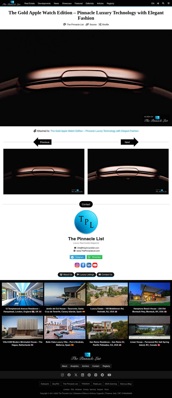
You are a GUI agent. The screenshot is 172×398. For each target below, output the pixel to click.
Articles (100, 3)
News (56, 3)
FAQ (72, 389)
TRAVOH (85, 383)
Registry (110, 3)
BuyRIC (55, 383)
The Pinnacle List (75, 24)
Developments (44, 3)
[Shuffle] (158, 3)
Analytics (75, 366)
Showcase (66, 3)
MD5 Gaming (111, 383)
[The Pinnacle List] (86, 357)
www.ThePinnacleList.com (88, 250)
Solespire (45, 383)
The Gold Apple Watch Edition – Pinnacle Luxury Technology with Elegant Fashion (95, 130)
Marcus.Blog (125, 383)
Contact (95, 366)
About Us (67, 274)
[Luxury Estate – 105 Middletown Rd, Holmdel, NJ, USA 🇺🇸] (107, 304)
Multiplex (78, 389)
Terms (106, 389)
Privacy (86, 389)
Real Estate (29, 3)
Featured (79, 3)
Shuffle (105, 24)
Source (93, 24)
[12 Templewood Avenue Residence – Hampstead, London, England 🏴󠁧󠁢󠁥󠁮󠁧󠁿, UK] (22, 304)
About (64, 366)
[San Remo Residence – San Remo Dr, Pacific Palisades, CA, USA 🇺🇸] (107, 338)
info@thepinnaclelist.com (88, 247)
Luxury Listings (87, 274)
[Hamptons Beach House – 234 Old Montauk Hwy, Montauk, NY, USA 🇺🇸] (149, 304)
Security (93, 389)
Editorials (90, 3)
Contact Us (107, 274)
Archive (85, 366)
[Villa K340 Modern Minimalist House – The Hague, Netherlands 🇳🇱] (22, 338)
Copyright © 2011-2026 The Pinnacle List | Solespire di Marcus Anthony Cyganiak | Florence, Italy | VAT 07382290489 (86, 393)
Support (100, 389)
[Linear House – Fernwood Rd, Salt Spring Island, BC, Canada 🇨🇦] (149, 338)
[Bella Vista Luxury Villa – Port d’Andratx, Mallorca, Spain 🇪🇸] (64, 338)
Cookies (66, 389)
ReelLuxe (97, 383)
